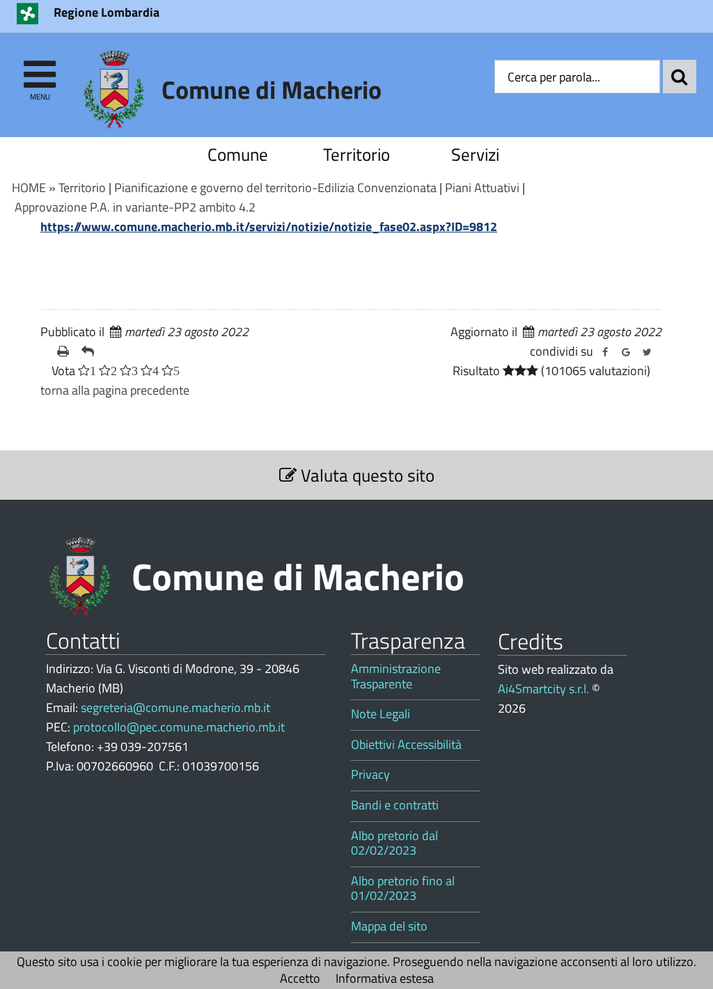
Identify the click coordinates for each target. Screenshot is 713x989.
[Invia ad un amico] (88, 351)
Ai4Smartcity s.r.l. (543, 688)
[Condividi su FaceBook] (605, 352)
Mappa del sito (389, 926)
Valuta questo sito (365, 475)
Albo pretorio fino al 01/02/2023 (403, 888)
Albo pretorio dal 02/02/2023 (394, 843)
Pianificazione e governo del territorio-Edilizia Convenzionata (275, 187)
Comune (237, 154)
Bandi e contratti (395, 805)
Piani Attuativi (482, 187)
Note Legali (380, 714)
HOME (29, 187)
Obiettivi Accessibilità (406, 744)
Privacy (370, 774)
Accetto (300, 978)
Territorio (356, 154)
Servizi (475, 154)
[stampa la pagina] (64, 351)
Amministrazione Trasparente (396, 676)
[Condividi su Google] (626, 352)
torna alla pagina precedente (114, 390)
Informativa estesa (385, 978)
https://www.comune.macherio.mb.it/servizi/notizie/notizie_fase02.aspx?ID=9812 (268, 226)
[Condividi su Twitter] (647, 352)
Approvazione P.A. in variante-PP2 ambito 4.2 (135, 207)
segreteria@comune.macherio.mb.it (175, 707)
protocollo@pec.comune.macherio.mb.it (179, 727)
